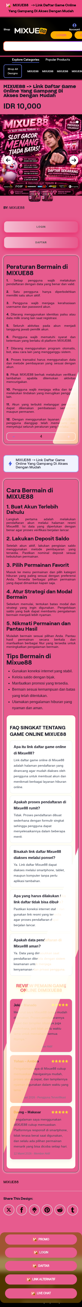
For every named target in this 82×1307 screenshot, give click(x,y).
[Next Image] (74, 160)
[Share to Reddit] (59, 1210)
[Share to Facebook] (21, 1210)
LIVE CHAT (44, 1292)
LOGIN (61, 35)
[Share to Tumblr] (72, 1210)
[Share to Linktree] (34, 1210)
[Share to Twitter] (8, 1210)
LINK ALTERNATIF (43, 1279)
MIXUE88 (11, 1182)
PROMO (43, 1241)
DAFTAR (41, 242)
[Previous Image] (8, 160)
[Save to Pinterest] (47, 1210)
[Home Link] (31, 31)
